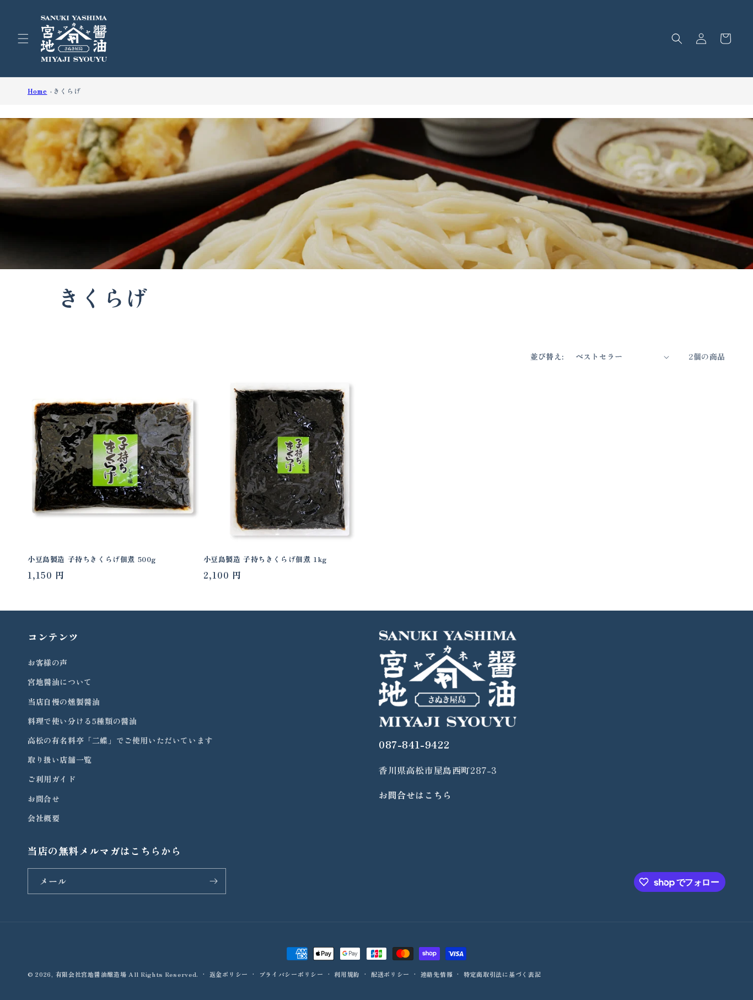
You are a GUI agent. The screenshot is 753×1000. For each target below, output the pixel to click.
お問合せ (44, 798)
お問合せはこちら (415, 794)
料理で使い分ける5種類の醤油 (82, 720)
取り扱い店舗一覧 (60, 759)
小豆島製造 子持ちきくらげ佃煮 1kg (265, 559)
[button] (23, 38)
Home (37, 90)
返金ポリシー (228, 974)
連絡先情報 (437, 974)
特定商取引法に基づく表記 (502, 974)
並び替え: (547, 356)
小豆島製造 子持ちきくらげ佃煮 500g (92, 559)
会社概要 (44, 817)
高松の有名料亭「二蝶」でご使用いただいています (120, 740)
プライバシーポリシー (291, 974)
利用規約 (347, 974)
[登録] (213, 881)
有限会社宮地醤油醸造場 (91, 974)
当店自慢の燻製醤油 (64, 701)
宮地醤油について (60, 681)
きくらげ (66, 90)
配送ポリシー (390, 974)
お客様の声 (48, 662)
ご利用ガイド (52, 778)
